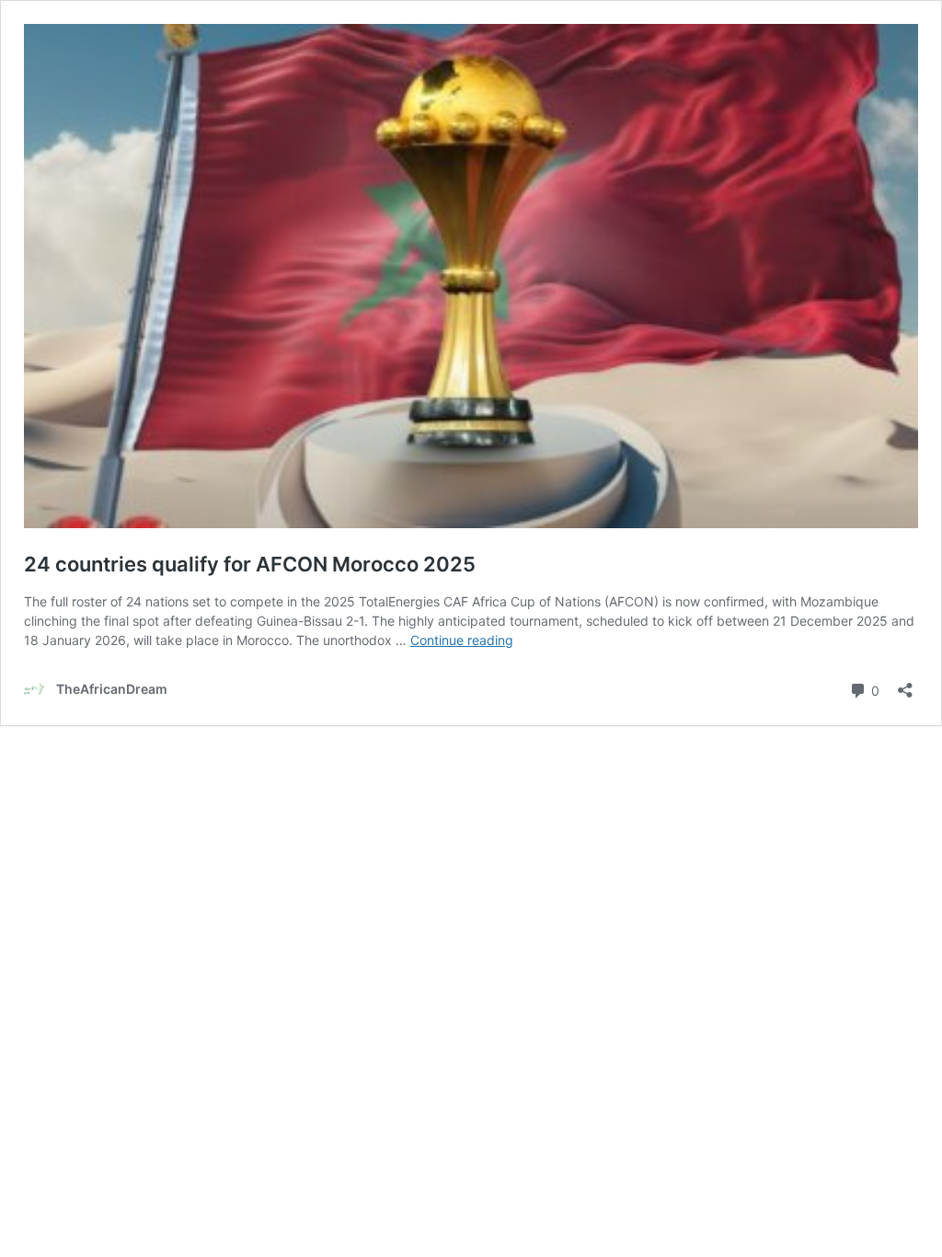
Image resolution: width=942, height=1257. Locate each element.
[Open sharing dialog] (905, 684)
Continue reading (461, 640)
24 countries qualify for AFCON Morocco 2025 (250, 564)
